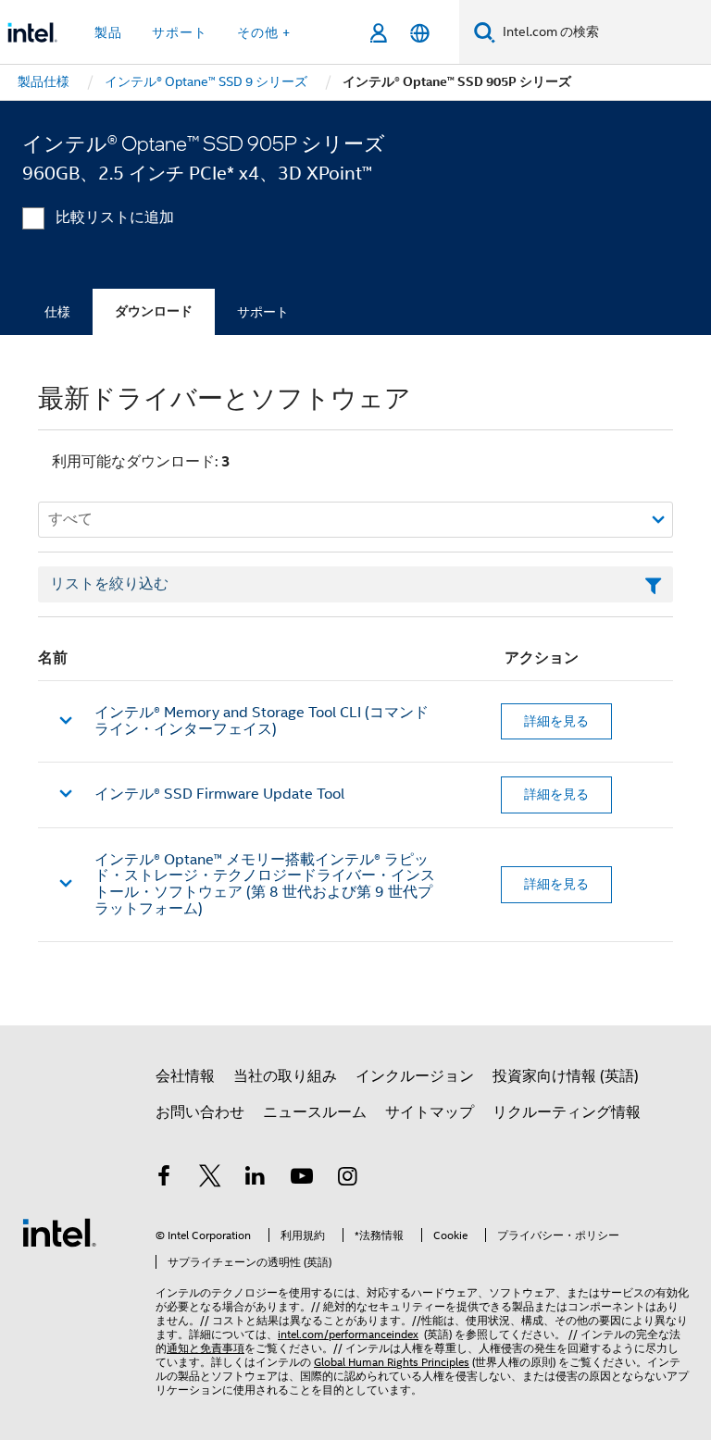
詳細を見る (556, 721)
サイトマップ (429, 1112)
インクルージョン (415, 1076)
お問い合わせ (200, 1112)
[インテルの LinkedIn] (255, 1179)
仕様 (57, 312)
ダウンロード (154, 311)
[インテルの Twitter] (210, 1179)
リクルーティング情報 (567, 1112)
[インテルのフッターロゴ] (59, 1232)
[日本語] (419, 33)
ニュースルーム (315, 1112)
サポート (263, 312)
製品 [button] (108, 32)
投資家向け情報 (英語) (566, 1076)
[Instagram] (347, 1179)
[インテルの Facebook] (164, 1179)
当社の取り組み (285, 1076)
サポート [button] (179, 32)
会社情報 (185, 1076)
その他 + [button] (264, 32)
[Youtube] (302, 1179)
